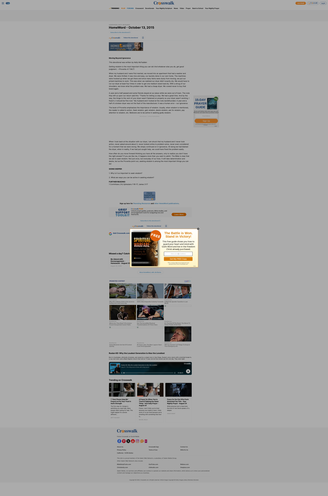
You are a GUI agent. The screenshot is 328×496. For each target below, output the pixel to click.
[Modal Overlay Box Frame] (164, 248)
